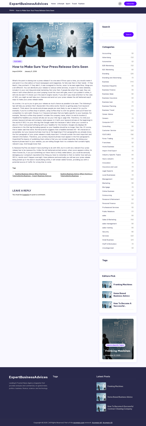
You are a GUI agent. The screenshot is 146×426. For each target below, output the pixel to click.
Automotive (106, 61)
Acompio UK (97, 423)
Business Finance (108, 90)
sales (104, 216)
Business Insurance (109, 98)
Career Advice (107, 114)
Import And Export (109, 151)
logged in (25, 195)
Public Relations (108, 211)
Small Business (108, 240)
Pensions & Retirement (111, 199)
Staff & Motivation (109, 244)
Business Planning (109, 106)
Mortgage (106, 187)
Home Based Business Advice (122, 294)
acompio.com (78, 423)
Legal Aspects (107, 171)
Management (107, 179)
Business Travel (108, 110)
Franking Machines (123, 284)
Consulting (106, 126)
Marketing (106, 183)
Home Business (108, 147)
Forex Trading (107, 138)
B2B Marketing (108, 66)
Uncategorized (108, 248)
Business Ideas (107, 94)
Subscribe (130, 4)
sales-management (109, 224)
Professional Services (110, 207)
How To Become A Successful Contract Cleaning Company (123, 307)
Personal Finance (109, 203)
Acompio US (107, 423)
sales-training (107, 228)
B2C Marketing (108, 70)
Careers (105, 118)
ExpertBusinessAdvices (28, 4)
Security (105, 232)
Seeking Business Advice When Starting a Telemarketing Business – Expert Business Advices (31, 175)
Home (12, 10)
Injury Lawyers (108, 159)
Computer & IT (108, 122)
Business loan (107, 102)
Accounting (106, 53)
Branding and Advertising (111, 78)
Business (105, 82)
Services (105, 236)
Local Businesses (108, 175)
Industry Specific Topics (111, 155)
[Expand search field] (120, 3)
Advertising (106, 57)
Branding (105, 74)
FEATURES (17, 61)
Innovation (106, 163)
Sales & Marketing (109, 220)
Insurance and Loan (109, 167)
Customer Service (109, 130)
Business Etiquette (109, 86)
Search (128, 34)
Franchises (106, 143)
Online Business (108, 191)
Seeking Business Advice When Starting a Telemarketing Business (76, 175)
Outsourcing (107, 195)
